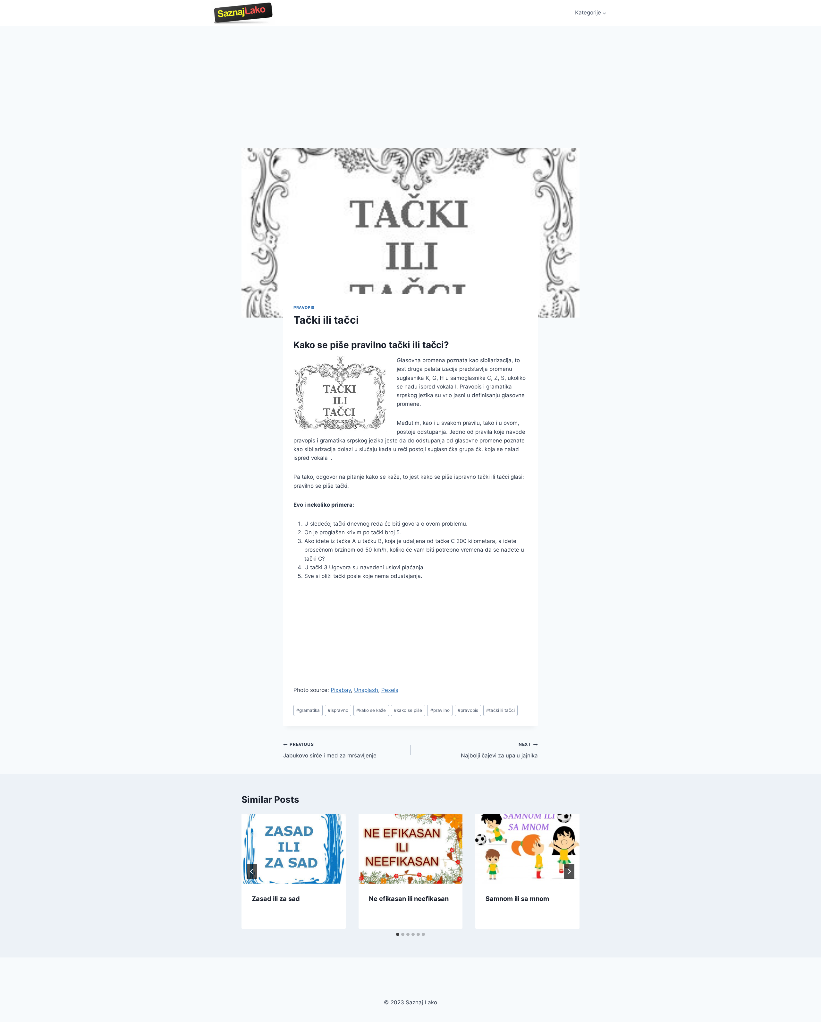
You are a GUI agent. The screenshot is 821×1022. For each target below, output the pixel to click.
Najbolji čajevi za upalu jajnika (499, 750)
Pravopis (304, 307)
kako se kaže (371, 710)
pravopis (468, 710)
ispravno (338, 710)
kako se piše (408, 710)
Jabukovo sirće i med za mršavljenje (330, 750)
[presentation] (293, 848)
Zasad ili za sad (276, 899)
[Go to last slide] (252, 871)
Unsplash (366, 690)
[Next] (569, 871)
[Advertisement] (410, 74)
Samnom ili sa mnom (517, 899)
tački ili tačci (500, 710)
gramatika (308, 710)
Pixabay (341, 690)
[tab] (397, 934)
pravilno (440, 710)
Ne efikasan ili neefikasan (409, 899)
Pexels (389, 690)
